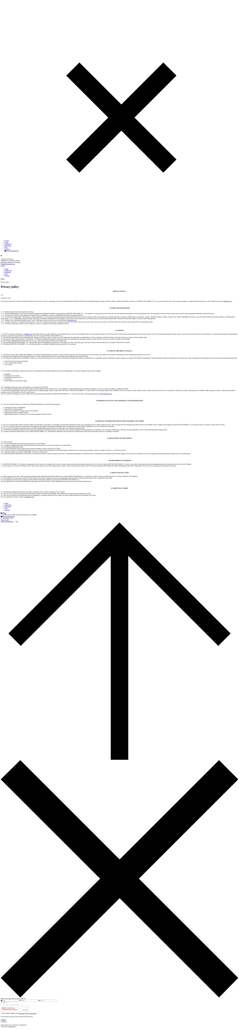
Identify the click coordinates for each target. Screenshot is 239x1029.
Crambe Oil (7, 244)
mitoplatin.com (227, 301)
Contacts (7, 249)
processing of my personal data (27, 1013)
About (6, 242)
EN (5, 241)
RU (8, 241)
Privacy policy (5, 520)
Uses (5, 247)
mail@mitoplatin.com (12, 251)
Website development (7, 521)
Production (7, 246)
